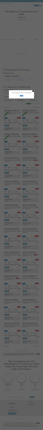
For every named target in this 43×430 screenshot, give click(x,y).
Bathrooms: (7, 99)
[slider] (4, 97)
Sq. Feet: (33, 99)
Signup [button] (5, 93)
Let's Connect (12, 413)
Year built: (20, 99)
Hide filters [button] (37, 103)
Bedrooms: (32, 96)
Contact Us (36, 5)
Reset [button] (33, 103)
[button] (4, 1)
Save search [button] (28, 103)
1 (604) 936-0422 (7, 129)
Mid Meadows (8, 80)
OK (21, 95)
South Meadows (20, 80)
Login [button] (8, 93)
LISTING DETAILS (6, 125)
